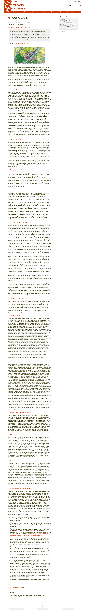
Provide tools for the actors (73, 12)
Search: (68, 5)
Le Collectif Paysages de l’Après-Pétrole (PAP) (19, 27)
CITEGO (7, 12)
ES (78, 1)
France (61, 33)
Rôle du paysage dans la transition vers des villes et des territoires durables (68, 21)
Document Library (68, 609)
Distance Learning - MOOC (16, 609)
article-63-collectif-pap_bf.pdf (21, 43)
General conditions (32, 613)
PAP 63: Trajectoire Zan (68, 26)
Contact (37, 613)
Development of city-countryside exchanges (71, 23)
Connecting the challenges (57, 12)
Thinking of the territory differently (21, 12)
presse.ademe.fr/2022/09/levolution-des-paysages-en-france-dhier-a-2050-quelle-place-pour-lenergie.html (29, 534)
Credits (41, 613)
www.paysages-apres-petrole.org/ (17, 587)
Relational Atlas (42, 609)
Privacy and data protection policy (50, 613)
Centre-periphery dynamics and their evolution (62, 19)
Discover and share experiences (39, 12)
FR (80, 1)
